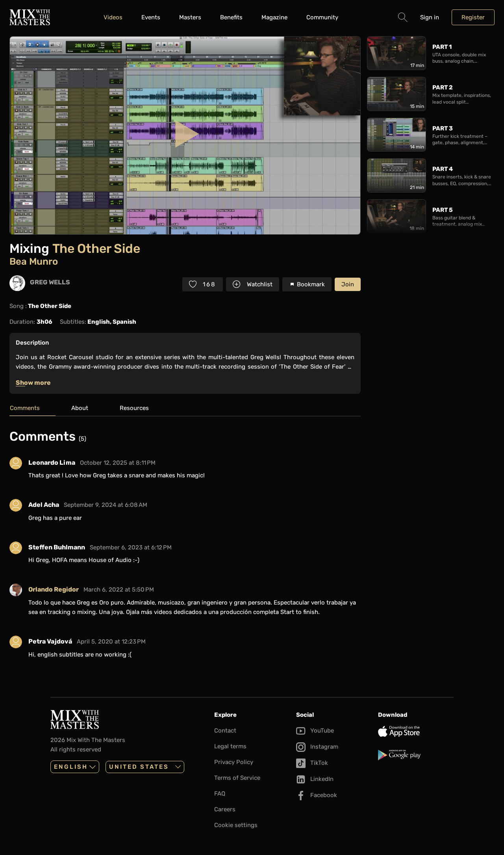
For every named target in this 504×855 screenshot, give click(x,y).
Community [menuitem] (322, 17)
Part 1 (442, 46)
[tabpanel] (185, 547)
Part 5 (442, 209)
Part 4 (442, 168)
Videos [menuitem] (113, 17)
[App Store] (416, 731)
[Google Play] (416, 754)
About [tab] (79, 408)
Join (347, 284)
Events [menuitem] (150, 17)
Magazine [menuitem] (274, 17)
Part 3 (442, 128)
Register (473, 17)
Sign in (429, 17)
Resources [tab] (134, 408)
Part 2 (442, 87)
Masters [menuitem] (190, 17)
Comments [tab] (25, 408)
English (71, 766)
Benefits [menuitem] (231, 17)
